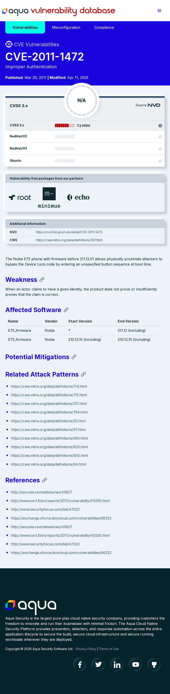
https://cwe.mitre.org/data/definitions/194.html (49, 412)
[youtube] (137, 665)
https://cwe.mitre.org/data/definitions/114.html (49, 386)
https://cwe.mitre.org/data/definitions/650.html (49, 455)
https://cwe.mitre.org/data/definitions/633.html (49, 447)
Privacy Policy (86, 649)
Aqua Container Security (30, 608)
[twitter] (99, 665)
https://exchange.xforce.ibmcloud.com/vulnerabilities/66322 (61, 518)
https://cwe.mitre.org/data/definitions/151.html (49, 403)
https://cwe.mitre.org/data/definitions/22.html (48, 421)
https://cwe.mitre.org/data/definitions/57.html (48, 429)
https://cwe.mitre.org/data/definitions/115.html (49, 395)
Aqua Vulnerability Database (58, 11)
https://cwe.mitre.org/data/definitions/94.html (48, 464)
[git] (155, 665)
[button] (159, 10)
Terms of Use (109, 649)
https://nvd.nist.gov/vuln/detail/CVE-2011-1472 (69, 232)
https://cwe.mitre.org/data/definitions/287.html (69, 240)
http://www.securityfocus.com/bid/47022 (45, 509)
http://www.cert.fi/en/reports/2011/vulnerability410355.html (60, 501)
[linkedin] (118, 665)
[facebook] (81, 665)
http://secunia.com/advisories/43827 (41, 492)
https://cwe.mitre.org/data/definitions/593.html (49, 438)
